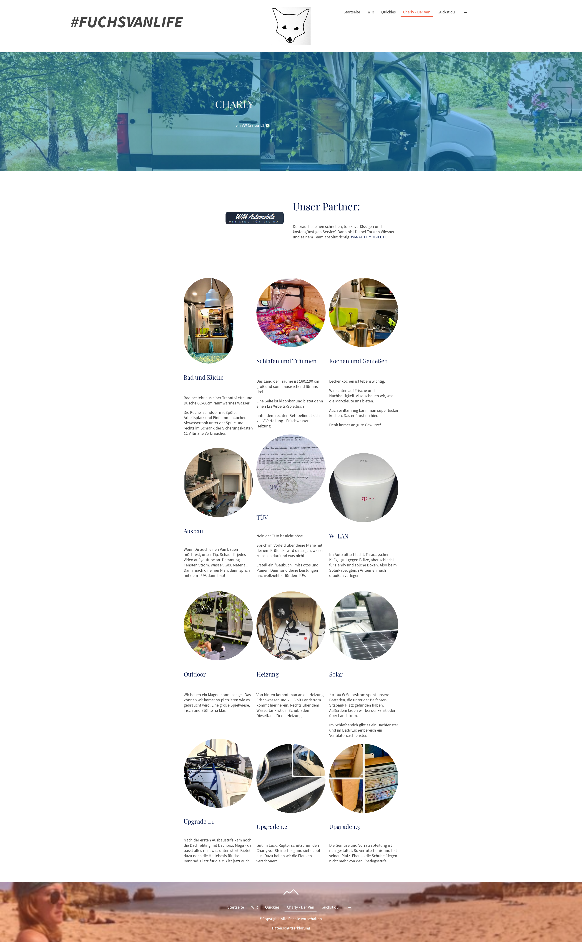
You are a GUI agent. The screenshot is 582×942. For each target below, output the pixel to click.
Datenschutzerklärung (291, 928)
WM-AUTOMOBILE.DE (369, 237)
